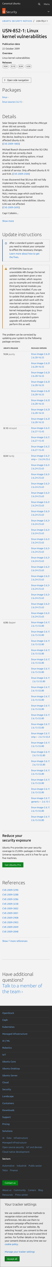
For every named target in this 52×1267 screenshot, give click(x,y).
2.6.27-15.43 (37, 431)
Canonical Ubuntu (11, 3)
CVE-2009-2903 (10, 922)
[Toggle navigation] (48, 11)
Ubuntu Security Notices (17, 21)
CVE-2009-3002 (10, 908)
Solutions (7, 1131)
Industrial (21, 1165)
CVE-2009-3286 (10, 899)
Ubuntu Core (9, 1061)
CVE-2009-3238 (10, 904)
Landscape (8, 1096)
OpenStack (8, 1013)
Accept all (12, 1259)
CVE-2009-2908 (10, 917)
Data (9, 1138)
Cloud (5, 1082)
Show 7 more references (14, 941)
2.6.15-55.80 (37, 625)
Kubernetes (8, 1027)
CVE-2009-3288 (10, 894)
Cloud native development (15, 1151)
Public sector (35, 1165)
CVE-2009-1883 (11, 143)
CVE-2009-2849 (10, 927)
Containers (8, 1103)
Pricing (6, 1124)
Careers (32, 1190)
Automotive (8, 1165)
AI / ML (6, 1040)
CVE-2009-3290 (10, 890)
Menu (47, 4)
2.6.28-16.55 (37, 357)
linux (4, 97)
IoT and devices (34, 1147)
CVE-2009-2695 (11, 207)
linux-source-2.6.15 (12, 101)
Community (20, 1190)
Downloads (8, 1110)
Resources (7, 1194)
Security (6, 1089)
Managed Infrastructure (14, 1142)
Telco (5, 1170)
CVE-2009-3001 (10, 913)
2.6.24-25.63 (44, 459)
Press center (21, 1194)
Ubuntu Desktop (11, 1068)
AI (3, 1138)
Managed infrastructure (14, 1033)
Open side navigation (18, 80)
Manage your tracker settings (20, 1251)
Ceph (5, 1020)
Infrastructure (21, 1138)
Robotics (7, 1047)
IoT (4, 1054)
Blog (40, 1190)
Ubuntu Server (9, 1075)
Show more (8, 221)
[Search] (39, 4)
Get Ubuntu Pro (13, 865)
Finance (14, 1170)
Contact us (10, 1183)
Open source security (13, 1147)
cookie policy (11, 1244)
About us (6, 1190)
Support (6, 1117)
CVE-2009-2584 (21, 173)
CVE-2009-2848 (10, 931)
